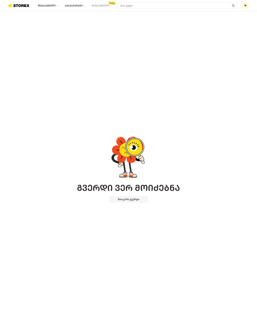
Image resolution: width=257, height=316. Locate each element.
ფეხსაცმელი (47, 5)
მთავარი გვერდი (128, 199)
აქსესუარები (74, 5)
